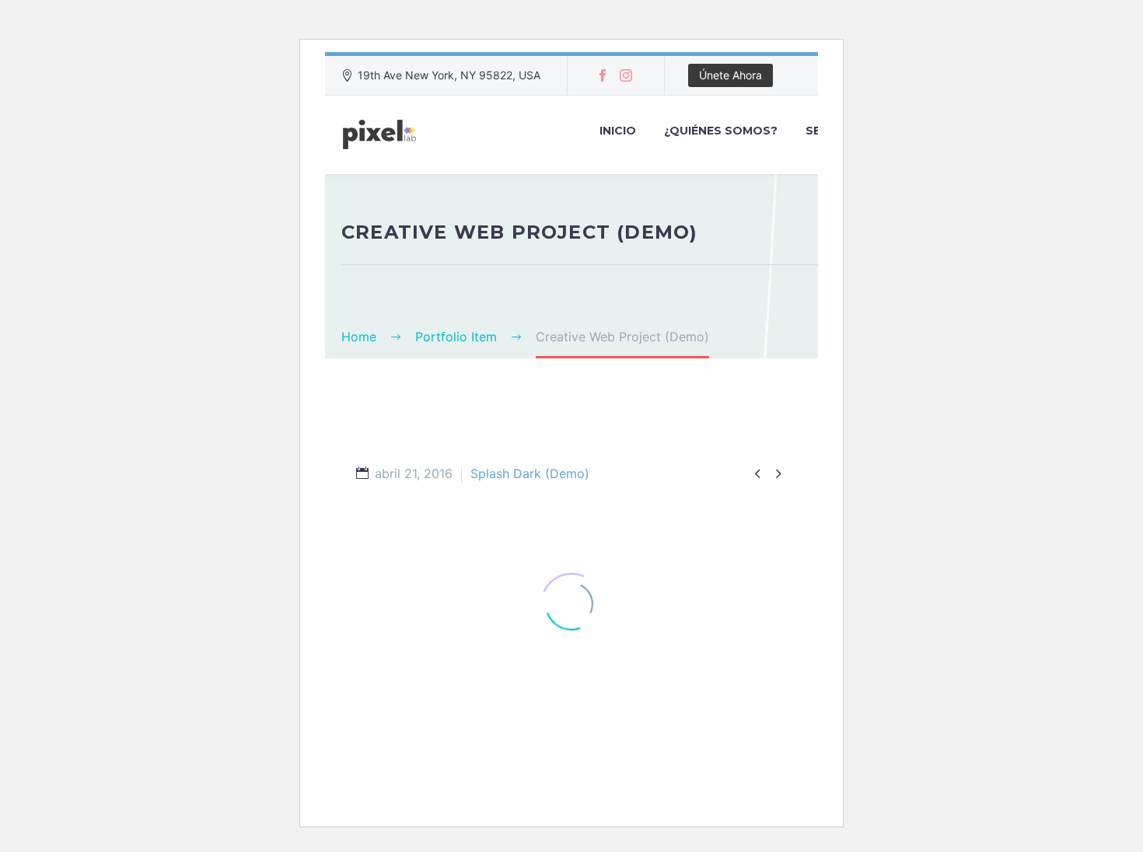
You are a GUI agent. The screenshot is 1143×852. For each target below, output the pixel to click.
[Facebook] (602, 75)
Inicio (617, 131)
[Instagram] (626, 75)
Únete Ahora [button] (730, 75)
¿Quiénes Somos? (721, 131)
